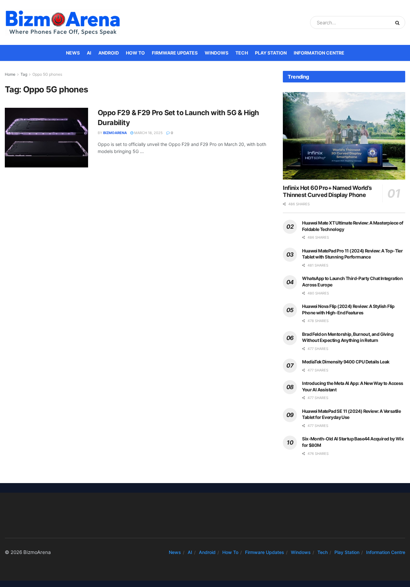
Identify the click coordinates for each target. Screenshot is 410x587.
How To (135, 52)
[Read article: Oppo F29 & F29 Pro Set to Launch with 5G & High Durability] (46, 137)
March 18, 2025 (148, 133)
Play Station (271, 52)
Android (108, 52)
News (73, 52)
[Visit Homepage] (62, 22)
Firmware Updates (175, 52)
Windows (216, 52)
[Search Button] (398, 22)
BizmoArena (115, 133)
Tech (241, 52)
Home (10, 74)
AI (89, 52)
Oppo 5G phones (47, 74)
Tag (23, 74)
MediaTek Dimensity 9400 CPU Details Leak (345, 361)
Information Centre (319, 52)
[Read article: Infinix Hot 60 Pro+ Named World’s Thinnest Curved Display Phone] (344, 136)
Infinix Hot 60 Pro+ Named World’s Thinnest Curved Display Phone (327, 191)
